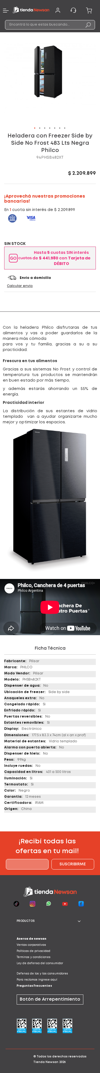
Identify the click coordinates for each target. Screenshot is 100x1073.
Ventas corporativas (31, 945)
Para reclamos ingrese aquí (37, 980)
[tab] (50, 921)
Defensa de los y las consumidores (42, 974)
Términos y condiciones (34, 957)
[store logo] (31, 10)
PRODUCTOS (26, 921)
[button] (35, 128)
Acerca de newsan (31, 939)
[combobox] (50, 25)
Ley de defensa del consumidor (40, 963)
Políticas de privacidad (33, 951)
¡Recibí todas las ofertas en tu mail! (47, 846)
